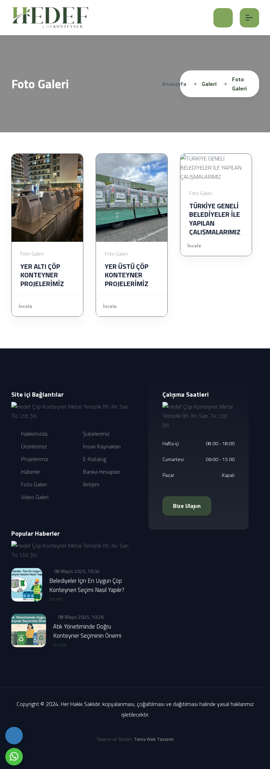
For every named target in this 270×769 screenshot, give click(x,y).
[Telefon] (14, 735)
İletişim (90, 484)
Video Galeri (34, 497)
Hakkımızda (33, 433)
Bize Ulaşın (187, 506)
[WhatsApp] (14, 756)
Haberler (30, 471)
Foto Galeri (33, 484)
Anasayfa (174, 84)
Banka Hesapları (101, 471)
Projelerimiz (34, 459)
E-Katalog (94, 459)
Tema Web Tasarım (154, 739)
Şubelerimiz (96, 433)
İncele (25, 306)
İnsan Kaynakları (101, 446)
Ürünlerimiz (33, 446)
